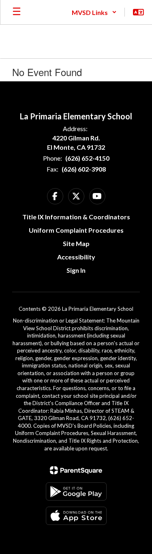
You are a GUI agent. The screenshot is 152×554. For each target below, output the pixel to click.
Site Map (76, 243)
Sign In (76, 270)
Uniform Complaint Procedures (76, 230)
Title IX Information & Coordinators (76, 217)
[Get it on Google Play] (76, 491)
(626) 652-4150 (87, 158)
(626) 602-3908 (84, 169)
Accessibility (76, 257)
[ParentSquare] (76, 470)
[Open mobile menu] (16, 12)
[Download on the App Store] (76, 516)
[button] (94, 12)
